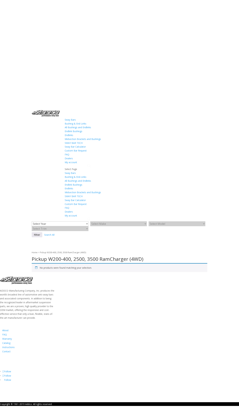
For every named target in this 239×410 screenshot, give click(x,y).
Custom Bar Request (76, 150)
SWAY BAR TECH (74, 142)
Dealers (69, 158)
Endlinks (69, 135)
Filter (37, 234)
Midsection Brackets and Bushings (83, 139)
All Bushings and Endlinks (78, 127)
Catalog (6, 343)
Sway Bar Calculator (75, 146)
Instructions (8, 347)
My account (71, 162)
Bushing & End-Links (75, 123)
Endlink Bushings (73, 131)
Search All (49, 234)
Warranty (7, 338)
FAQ (67, 154)
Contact (6, 351)
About (5, 330)
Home (35, 252)
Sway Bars (70, 119)
